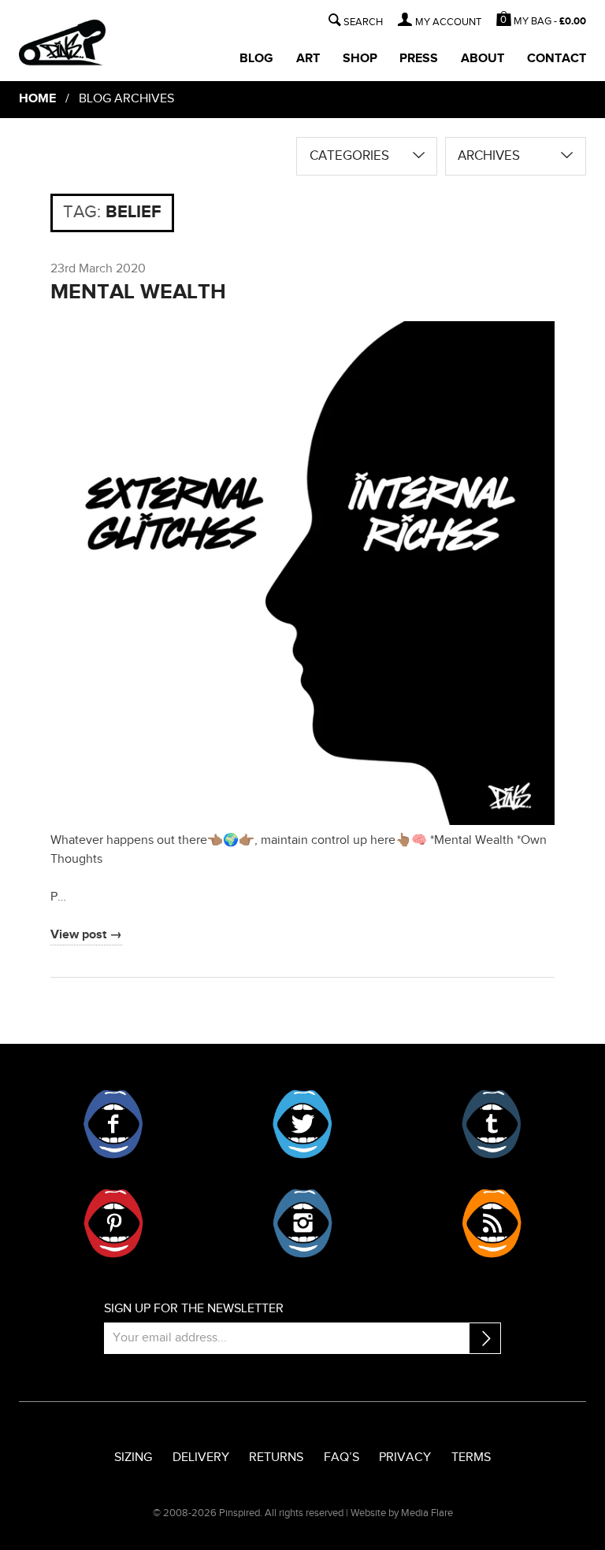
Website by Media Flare (402, 1513)
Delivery (201, 1457)
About (482, 58)
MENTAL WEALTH (138, 292)
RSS (491, 1223)
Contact (556, 58)
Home (37, 98)
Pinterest (113, 1223)
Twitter (302, 1124)
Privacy (405, 1457)
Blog (256, 58)
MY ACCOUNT (448, 22)
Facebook (113, 1124)
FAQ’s (341, 1457)
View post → (86, 934)
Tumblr (491, 1124)
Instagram (302, 1223)
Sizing (133, 1457)
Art (308, 58)
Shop (360, 58)
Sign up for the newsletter (194, 1308)
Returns (276, 1457)
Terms (471, 1457)
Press (418, 58)
